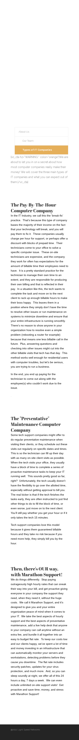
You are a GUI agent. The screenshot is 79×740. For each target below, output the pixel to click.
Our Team (28, 140)
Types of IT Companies (37, 149)
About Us (24, 131)
